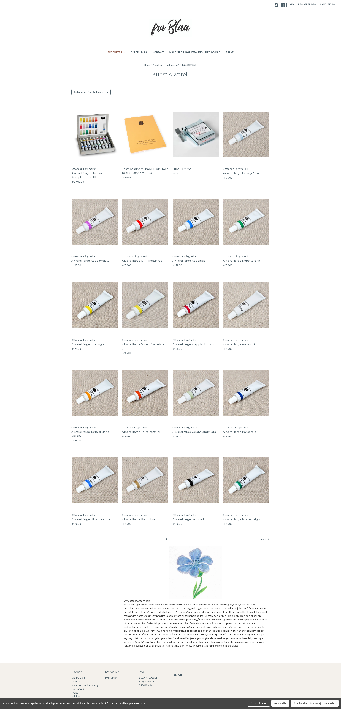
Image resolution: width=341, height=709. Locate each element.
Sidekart (76, 696)
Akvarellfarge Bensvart (188, 519)
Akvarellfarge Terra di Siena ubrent (90, 434)
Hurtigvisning (92, 131)
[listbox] (98, 92)
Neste (263, 539)
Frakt (229, 52)
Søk (291, 4)
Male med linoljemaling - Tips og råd (194, 52)
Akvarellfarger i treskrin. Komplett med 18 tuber (87, 175)
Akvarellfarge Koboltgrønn (241, 260)
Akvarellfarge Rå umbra (138, 519)
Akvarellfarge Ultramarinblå (90, 519)
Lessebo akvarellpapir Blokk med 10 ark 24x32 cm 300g (145, 171)
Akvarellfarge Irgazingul (87, 344)
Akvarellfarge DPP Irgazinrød (142, 260)
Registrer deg (307, 4)
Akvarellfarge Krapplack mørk (193, 344)
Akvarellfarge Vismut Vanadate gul (143, 346)
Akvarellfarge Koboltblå (189, 260)
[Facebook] (283, 5)
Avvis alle (280, 703)
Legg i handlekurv (95, 137)
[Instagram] (276, 5)
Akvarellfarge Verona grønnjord (194, 431)
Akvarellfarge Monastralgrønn (243, 519)
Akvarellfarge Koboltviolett (90, 260)
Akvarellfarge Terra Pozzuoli (141, 431)
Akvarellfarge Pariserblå (239, 431)
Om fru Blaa (139, 52)
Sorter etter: (80, 92)
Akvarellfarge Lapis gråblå (241, 173)
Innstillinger (259, 703)
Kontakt (158, 52)
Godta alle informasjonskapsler (314, 703)
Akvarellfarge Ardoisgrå (239, 344)
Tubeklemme (182, 169)
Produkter (115, 52)
